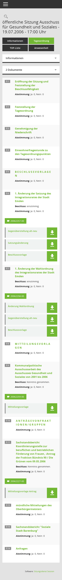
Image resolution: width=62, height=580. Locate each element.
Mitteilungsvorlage (18, 407)
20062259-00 (17, 396)
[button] (52, 232)
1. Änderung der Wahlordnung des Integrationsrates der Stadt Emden (34, 272)
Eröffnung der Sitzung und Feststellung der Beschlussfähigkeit (31, 85)
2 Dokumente (14, 70)
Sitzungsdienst (44, 571)
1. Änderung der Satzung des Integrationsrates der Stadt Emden (33, 197)
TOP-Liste (15, 47)
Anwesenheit (41, 47)
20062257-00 (17, 220)
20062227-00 (17, 481)
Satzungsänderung (18, 243)
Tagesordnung (41, 40)
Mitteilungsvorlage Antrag (22, 491)
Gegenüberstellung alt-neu (22, 231)
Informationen (15, 40)
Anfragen (22, 548)
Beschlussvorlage (17, 255)
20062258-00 (17, 296)
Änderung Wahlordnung (21, 306)
